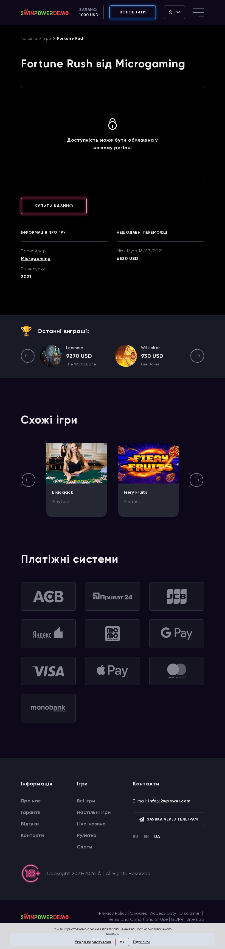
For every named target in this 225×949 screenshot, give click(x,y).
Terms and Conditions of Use (137, 919)
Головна (29, 38)
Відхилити (141, 942)
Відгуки (30, 824)
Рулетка (87, 835)
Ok (122, 942)
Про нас (31, 801)
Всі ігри (86, 801)
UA (157, 836)
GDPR (177, 919)
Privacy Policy (113, 913)
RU (135, 836)
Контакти (32, 835)
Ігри (47, 38)
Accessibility (163, 913)
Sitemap (195, 919)
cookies (94, 929)
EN (146, 836)
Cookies (138, 913)
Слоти (84, 847)
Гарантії (30, 812)
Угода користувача (93, 942)
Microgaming (36, 258)
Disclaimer (190, 913)
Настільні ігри (94, 812)
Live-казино (91, 824)
